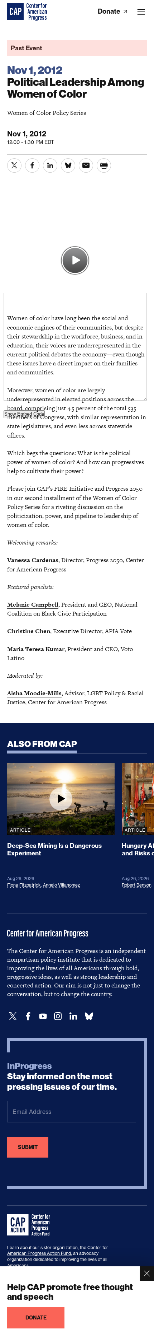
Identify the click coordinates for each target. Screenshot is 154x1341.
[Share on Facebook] (32, 165)
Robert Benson (136, 885)
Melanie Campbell (32, 604)
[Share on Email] (86, 165)
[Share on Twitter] (14, 165)
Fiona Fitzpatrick (24, 885)
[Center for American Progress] (16, 12)
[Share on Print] (104, 165)
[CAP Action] (30, 1225)
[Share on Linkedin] (50, 165)
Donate (110, 11)
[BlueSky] (88, 1016)
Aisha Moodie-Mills (34, 693)
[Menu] (141, 12)
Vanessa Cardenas (32, 560)
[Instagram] (58, 1016)
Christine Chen (28, 631)
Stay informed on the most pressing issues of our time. (62, 1076)
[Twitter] (13, 1016)
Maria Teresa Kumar (35, 649)
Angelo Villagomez (61, 885)
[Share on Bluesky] (68, 165)
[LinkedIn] (73, 1016)
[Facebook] (28, 1016)
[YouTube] (43, 1016)
